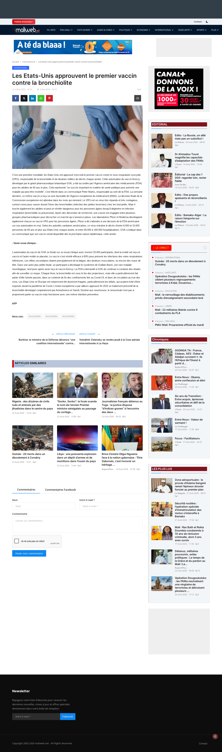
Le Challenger (181, 384)
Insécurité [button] (184, 29)
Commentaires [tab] (26, 489)
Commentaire (19, 513)
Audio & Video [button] (104, 29)
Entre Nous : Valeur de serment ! (189, 421)
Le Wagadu (180, 493)
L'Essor (178, 164)
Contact (198, 21)
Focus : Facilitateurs (187, 438)
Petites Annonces (23, 21)
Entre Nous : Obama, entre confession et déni (190, 379)
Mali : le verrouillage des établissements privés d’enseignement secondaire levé (180, 296)
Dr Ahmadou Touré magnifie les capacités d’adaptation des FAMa (189, 157)
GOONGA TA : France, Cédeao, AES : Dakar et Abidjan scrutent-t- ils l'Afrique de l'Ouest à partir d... (189, 357)
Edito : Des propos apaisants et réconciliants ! (191, 198)
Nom (15, 500)
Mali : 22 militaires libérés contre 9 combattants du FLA (176, 311)
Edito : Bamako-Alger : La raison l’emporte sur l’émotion (190, 218)
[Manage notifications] (215, 736)
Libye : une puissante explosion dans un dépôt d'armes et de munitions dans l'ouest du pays (76, 457)
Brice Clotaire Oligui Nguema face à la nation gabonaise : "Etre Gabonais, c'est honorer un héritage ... (122, 459)
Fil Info (51, 29)
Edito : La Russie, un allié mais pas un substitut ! (190, 137)
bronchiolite (35, 316)
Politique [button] (124, 29)
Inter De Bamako (181, 184)
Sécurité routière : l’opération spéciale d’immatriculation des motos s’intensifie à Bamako (188, 510)
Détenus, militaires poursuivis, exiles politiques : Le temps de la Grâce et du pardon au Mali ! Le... (190, 557)
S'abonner (67, 716)
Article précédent (65, 334)
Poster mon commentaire (29, 553)
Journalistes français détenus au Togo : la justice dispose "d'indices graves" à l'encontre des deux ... (122, 407)
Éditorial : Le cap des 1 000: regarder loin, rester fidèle (190, 178)
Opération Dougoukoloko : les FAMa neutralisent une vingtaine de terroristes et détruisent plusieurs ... (190, 584)
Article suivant (87, 334)
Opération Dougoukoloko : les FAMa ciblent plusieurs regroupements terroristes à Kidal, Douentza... (177, 279)
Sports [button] (200, 29)
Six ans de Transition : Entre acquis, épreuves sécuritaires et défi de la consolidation (189, 400)
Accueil (15, 61)
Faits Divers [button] (83, 29)
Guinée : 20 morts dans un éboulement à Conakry (28, 455)
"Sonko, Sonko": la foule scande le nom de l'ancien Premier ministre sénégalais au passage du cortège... (77, 407)
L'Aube (178, 442)
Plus (213, 29)
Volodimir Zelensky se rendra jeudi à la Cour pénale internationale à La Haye (109, 341)
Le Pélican (179, 142)
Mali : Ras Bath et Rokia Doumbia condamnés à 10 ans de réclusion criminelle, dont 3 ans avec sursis (189, 534)
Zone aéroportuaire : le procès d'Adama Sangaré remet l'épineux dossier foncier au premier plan (190, 484)
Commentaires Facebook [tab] (60, 489)
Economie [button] (142, 29)
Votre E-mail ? (87, 500)
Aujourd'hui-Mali (108, 469)
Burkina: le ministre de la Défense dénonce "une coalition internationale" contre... (47, 341)
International (28, 61)
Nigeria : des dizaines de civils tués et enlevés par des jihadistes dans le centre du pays (32, 405)
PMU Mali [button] (65, 29)
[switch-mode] (207, 22)
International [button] (163, 29)
